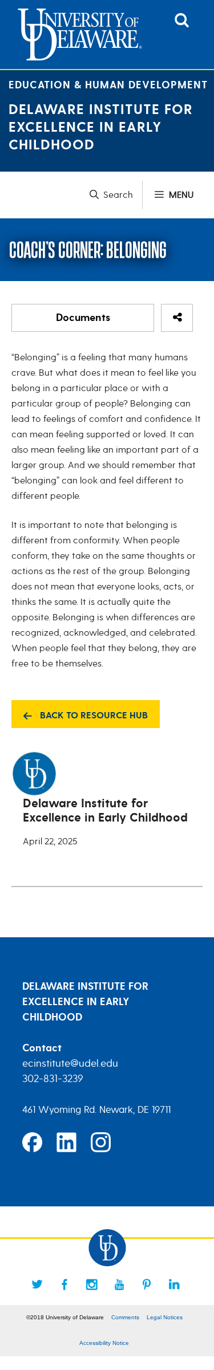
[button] (116, 195)
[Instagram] (91, 1284)
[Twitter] (37, 1284)
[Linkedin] (174, 1284)
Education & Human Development (108, 85)
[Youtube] (119, 1284)
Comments (125, 1317)
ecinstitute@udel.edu (70, 1063)
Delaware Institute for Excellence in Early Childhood (101, 127)
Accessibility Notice (104, 1343)
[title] (182, 24)
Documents (83, 317)
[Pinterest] (146, 1284)
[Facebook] (64, 1284)
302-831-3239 (52, 1078)
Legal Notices (165, 1317)
